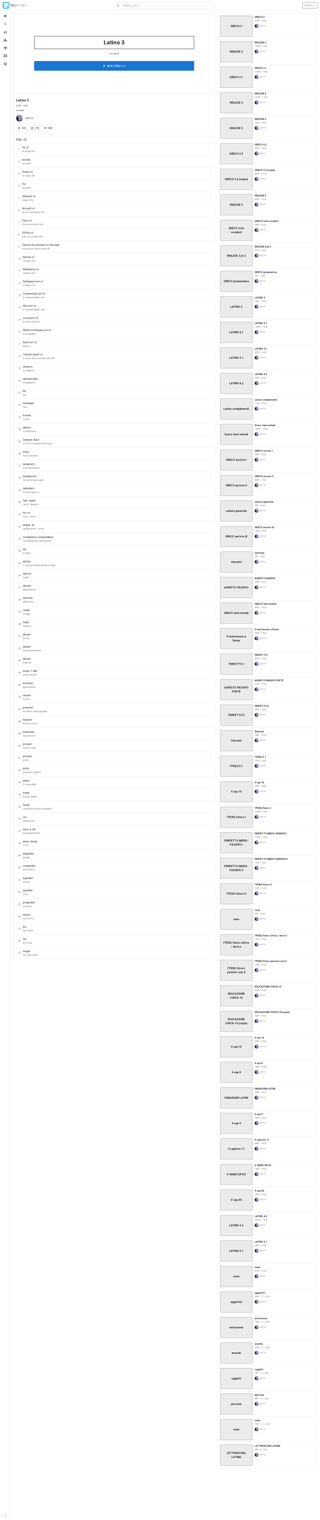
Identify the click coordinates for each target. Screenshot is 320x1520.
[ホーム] (5, 16)
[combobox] (166, 5)
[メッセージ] (5, 56)
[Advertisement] (267, 1494)
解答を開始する (116, 65)
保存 (24, 128)
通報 (50, 128)
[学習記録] (5, 40)
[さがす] (5, 24)
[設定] (5, 64)
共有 (37, 128)
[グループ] (5, 32)
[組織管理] (5, 48)
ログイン (310, 5)
